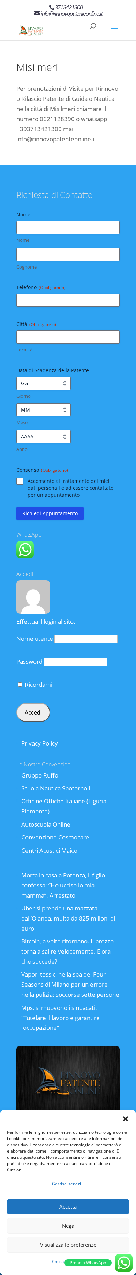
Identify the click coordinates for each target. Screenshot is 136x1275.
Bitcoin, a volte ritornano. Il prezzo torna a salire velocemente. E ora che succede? (67, 951)
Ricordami (37, 684)
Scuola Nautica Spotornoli (55, 788)
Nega (68, 1225)
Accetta (68, 1206)
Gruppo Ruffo (39, 775)
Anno (22, 449)
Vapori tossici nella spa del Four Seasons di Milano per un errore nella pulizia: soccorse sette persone (70, 984)
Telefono (41, 287)
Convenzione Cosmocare (55, 837)
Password (29, 662)
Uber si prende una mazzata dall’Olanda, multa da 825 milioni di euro (68, 918)
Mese (22, 422)
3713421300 (69, 7)
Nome (22, 240)
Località (24, 349)
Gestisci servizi (66, 1184)
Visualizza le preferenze (68, 1244)
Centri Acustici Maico (49, 850)
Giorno (23, 396)
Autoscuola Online (45, 824)
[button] (125, 1118)
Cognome (26, 267)
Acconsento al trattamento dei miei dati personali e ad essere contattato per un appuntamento (70, 488)
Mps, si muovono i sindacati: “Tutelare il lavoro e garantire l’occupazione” (60, 1018)
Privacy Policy (39, 743)
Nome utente (34, 639)
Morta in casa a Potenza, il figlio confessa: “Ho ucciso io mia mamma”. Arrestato (63, 885)
